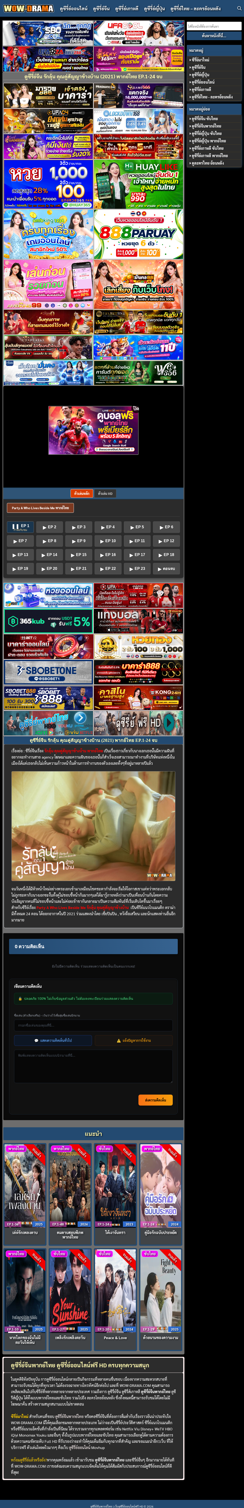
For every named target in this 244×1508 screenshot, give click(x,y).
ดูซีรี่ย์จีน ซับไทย (205, 118)
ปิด (136, 408)
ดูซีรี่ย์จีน (101, 8)
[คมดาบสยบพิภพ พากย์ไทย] (70, 1185)
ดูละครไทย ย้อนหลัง (208, 163)
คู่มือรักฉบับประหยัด (161, 1232)
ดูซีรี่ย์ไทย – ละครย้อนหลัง (196, 8)
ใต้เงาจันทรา (115, 1232)
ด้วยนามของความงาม (160, 1337)
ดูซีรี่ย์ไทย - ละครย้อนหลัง (212, 96)
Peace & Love (115, 1337)
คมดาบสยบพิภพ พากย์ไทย (70, 1235)
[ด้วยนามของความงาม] (160, 1290)
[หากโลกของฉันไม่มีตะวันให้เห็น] (25, 1290)
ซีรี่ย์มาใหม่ (200, 59)
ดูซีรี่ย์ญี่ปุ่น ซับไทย (207, 133)
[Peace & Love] (115, 1290)
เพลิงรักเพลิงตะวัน (70, 1337)
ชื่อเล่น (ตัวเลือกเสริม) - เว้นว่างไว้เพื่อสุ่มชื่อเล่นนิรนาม (47, 1015)
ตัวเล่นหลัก (81, 493)
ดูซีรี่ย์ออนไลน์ (73, 8)
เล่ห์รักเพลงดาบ (25, 1232)
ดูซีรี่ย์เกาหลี (126, 8)
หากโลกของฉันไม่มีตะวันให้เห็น (25, 1340)
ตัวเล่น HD (105, 493)
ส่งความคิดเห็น (155, 1100)
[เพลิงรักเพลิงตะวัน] (70, 1290)
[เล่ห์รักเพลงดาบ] (25, 1185)
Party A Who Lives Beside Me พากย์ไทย (40, 508)
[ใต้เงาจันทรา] (115, 1185)
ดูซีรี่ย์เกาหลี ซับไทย (208, 148)
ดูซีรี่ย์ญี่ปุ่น (154, 8)
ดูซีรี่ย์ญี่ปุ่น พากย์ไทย (209, 140)
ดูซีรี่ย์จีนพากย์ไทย (69, 1416)
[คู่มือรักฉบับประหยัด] (160, 1185)
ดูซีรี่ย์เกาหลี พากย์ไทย (210, 155)
